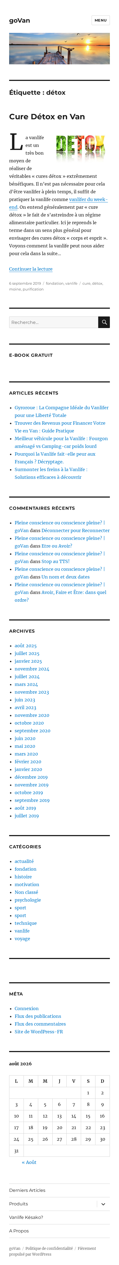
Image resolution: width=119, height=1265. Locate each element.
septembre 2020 (32, 730)
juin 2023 (25, 700)
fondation (55, 283)
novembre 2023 (32, 692)
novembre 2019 (32, 785)
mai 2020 (25, 746)
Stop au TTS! (56, 561)
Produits (18, 1203)
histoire (23, 877)
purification (33, 289)
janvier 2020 (28, 769)
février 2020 (28, 761)
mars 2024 (26, 684)
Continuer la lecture (31, 269)
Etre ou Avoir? (57, 546)
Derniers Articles (27, 1190)
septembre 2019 (32, 800)
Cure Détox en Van (47, 116)
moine (15, 289)
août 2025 (26, 645)
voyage (22, 938)
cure (86, 283)
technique (26, 923)
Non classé (26, 892)
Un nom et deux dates (66, 577)
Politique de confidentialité (49, 1248)
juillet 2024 (27, 676)
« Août (29, 1162)
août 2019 (25, 808)
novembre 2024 (32, 669)
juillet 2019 (27, 815)
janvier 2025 (28, 661)
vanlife (71, 283)
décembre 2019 (31, 777)
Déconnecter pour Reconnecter (76, 530)
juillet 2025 (27, 653)
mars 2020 (26, 754)
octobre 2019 (29, 792)
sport (20, 907)
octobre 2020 (29, 723)
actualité (24, 861)
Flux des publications (38, 1016)
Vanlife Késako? (26, 1217)
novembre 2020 (32, 715)
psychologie (28, 900)
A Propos (19, 1231)
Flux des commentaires (40, 1024)
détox (97, 283)
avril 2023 (25, 707)
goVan (19, 20)
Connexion (27, 1008)
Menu (101, 20)
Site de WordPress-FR (39, 1031)
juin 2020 (25, 738)
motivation (27, 884)
